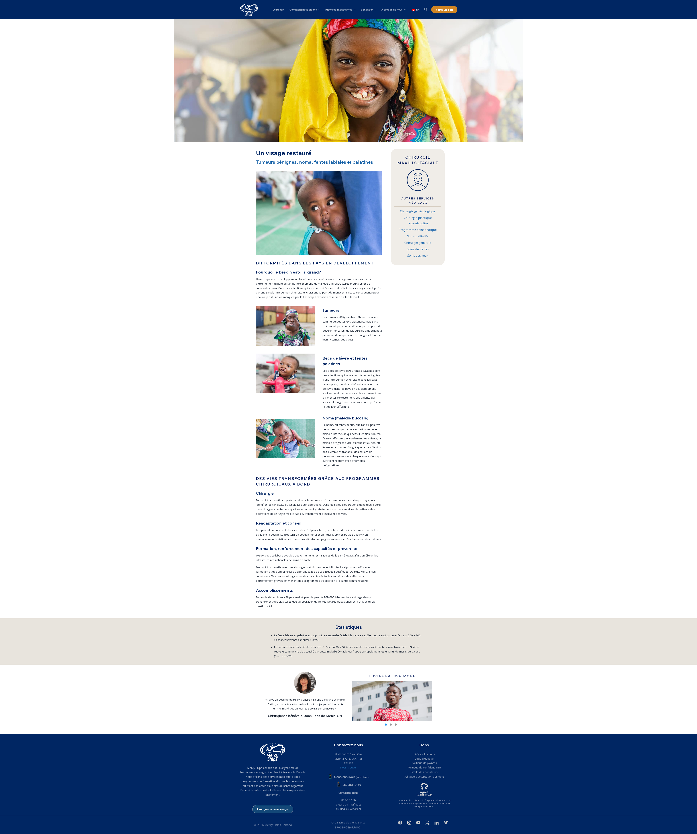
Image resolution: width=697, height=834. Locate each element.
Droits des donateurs (424, 772)
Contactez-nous (348, 792)
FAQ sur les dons (424, 754)
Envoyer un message (273, 809)
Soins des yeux (417, 255)
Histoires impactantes (338, 9)
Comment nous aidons (303, 9)
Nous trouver (348, 767)
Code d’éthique (424, 758)
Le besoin (278, 9)
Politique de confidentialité (424, 767)
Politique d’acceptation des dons (424, 776)
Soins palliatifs (417, 236)
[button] (318, 9)
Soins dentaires (418, 249)
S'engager (366, 9)
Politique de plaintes (424, 763)
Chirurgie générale (417, 242)
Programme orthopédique (418, 230)
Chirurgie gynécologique (417, 211)
